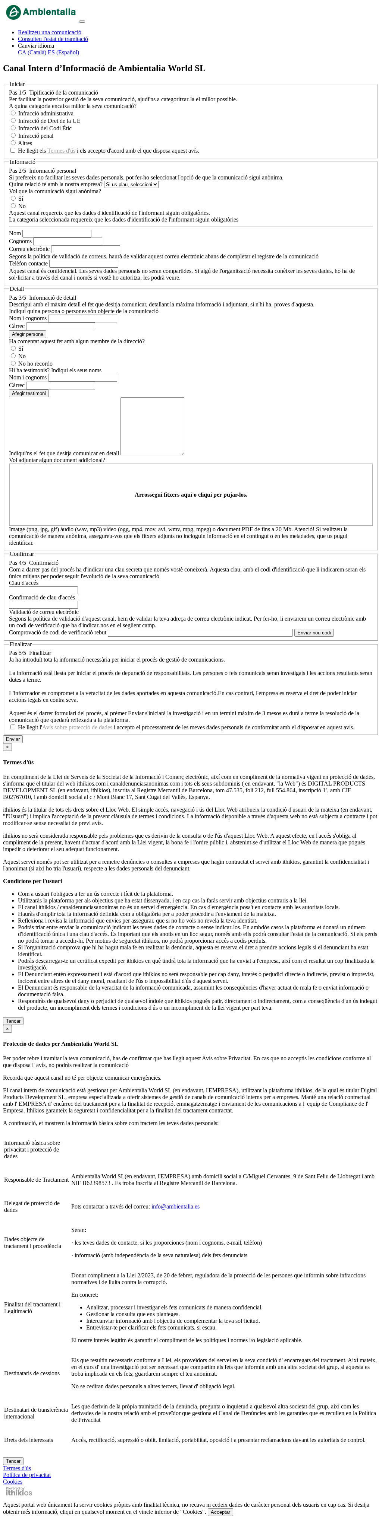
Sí (20, 198)
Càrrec (17, 326)
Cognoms (20, 241)
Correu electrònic (29, 249)
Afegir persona (27, 334)
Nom (15, 233)
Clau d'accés (23, 583)
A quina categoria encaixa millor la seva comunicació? (73, 106)
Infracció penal (35, 136)
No (22, 206)
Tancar (13, 1021)
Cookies (12, 1481)
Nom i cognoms (28, 318)
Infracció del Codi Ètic (45, 128)
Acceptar (220, 1512)
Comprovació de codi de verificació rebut (57, 632)
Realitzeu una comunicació (49, 32)
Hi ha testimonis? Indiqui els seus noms (55, 370)
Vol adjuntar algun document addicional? (57, 460)
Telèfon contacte (28, 263)
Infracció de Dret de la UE (49, 121)
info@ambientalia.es (175, 1206)
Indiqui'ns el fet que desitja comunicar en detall (64, 453)
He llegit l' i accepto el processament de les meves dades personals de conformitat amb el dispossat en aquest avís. (186, 727)
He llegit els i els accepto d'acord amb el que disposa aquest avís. (108, 150)
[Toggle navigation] (82, 21)
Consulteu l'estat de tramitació (53, 39)
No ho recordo (35, 363)
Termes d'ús (61, 150)
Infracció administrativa (45, 113)
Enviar (13, 739)
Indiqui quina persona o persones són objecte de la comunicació (84, 311)
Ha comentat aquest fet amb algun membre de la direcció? (77, 341)
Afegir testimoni (29, 393)
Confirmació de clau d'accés (42, 597)
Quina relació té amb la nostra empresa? (56, 184)
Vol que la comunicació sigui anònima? (55, 191)
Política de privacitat (27, 1475)
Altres (25, 143)
